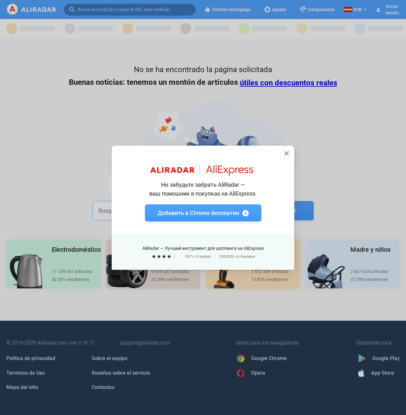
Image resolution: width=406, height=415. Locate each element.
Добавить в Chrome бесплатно (198, 212)
